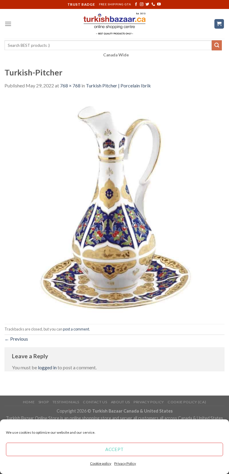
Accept (114, 449)
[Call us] (153, 4)
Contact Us (95, 402)
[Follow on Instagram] (141, 4)
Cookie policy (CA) (187, 402)
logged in (47, 367)
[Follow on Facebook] (136, 4)
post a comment (76, 329)
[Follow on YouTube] (159, 4)
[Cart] (219, 24)
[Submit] (217, 45)
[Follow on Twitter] (147, 4)
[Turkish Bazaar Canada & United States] (114, 23)
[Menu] (8, 23)
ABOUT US (120, 402)
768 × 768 (70, 85)
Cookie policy (100, 463)
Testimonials (65, 402)
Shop (43, 402)
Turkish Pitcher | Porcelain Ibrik (118, 85)
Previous (16, 339)
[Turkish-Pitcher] (114, 206)
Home (29, 402)
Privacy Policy (125, 463)
